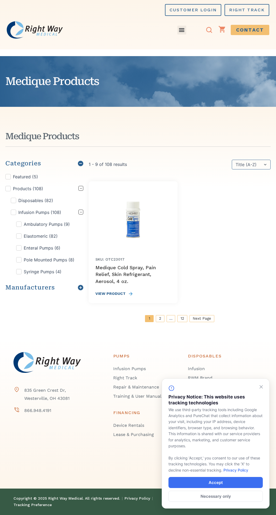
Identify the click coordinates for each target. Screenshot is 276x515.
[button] (181, 30)
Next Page (202, 318)
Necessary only (216, 496)
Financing (126, 412)
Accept (216, 482)
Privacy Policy (235, 470)
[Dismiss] (261, 387)
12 (182, 318)
